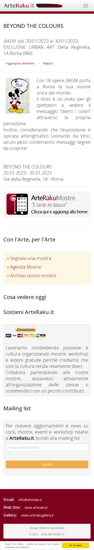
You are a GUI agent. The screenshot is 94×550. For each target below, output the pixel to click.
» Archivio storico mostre (31, 275)
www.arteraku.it (36, 507)
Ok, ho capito (75, 545)
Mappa (47, 63)
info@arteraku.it (30, 500)
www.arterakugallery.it (37, 515)
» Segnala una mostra (29, 258)
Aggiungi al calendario (20, 63)
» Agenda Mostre (24, 267)
